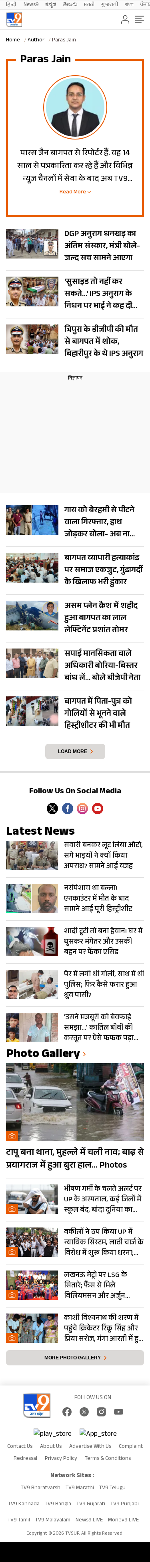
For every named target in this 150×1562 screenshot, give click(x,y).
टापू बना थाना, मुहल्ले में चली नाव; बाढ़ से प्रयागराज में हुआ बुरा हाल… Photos (75, 1159)
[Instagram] (82, 808)
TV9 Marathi (80, 1488)
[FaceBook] (67, 808)
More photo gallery (72, 1358)
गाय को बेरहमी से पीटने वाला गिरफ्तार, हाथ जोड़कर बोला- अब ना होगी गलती (99, 529)
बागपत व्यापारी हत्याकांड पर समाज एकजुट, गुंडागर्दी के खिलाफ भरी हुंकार (103, 571)
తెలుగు (70, 5)
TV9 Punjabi (124, 1504)
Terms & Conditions (108, 1459)
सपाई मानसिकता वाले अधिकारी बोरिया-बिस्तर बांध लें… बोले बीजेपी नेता (102, 667)
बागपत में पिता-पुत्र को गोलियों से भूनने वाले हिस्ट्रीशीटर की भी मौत (98, 714)
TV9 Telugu (112, 1488)
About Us (51, 1447)
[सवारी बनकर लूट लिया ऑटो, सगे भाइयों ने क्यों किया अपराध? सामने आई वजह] (32, 855)
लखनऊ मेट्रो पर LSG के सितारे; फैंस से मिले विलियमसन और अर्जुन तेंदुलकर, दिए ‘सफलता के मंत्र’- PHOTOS (99, 1286)
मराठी (89, 5)
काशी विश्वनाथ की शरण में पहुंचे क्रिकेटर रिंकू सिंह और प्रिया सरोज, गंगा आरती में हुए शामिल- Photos (103, 1329)
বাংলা (129, 5)
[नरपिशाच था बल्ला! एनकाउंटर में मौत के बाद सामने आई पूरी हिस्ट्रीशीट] (32, 898)
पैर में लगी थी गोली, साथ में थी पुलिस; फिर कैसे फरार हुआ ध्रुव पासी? (104, 985)
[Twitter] (52, 808)
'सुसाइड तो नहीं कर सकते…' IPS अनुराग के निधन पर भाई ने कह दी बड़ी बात (98, 301)
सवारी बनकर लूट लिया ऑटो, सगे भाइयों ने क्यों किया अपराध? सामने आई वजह (103, 856)
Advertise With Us (90, 1447)
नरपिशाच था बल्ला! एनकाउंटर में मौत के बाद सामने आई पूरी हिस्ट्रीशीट (98, 899)
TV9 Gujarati (90, 1504)
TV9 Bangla (58, 1504)
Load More (72, 751)
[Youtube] (97, 808)
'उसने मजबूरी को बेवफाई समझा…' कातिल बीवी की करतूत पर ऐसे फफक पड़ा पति (99, 1028)
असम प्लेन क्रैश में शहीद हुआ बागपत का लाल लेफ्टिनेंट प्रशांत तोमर (101, 619)
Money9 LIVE (123, 1520)
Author (36, 40)
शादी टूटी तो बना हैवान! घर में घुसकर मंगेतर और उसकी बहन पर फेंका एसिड (103, 942)
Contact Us (19, 1447)
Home (13, 40)
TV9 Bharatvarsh (40, 1488)
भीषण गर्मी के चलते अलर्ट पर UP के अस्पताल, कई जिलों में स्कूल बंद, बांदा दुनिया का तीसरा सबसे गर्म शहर (103, 1199)
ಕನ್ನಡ (50, 5)
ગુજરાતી (109, 5)
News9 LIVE (89, 1520)
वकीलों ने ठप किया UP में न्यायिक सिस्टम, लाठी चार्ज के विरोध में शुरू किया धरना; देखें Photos (104, 1242)
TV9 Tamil (19, 1520)
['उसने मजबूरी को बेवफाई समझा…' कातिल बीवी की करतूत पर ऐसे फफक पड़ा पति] (32, 1027)
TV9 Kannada (24, 1504)
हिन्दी (11, 5)
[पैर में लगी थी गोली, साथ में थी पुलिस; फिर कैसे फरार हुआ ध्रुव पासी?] (32, 984)
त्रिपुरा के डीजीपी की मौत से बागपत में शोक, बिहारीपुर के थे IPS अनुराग (103, 342)
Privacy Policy (61, 1459)
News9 (31, 5)
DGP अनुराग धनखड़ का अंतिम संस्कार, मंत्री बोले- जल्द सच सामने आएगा (102, 247)
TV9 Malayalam (52, 1520)
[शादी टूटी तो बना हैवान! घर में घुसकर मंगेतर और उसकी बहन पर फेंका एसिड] (32, 941)
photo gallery (43, 1055)
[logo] (14, 19)
